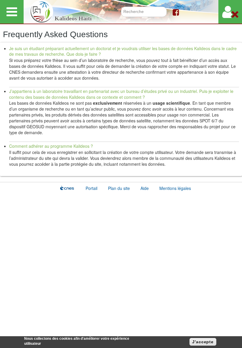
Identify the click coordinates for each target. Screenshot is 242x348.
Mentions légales (175, 188)
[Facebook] (176, 11)
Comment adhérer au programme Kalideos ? (51, 146)
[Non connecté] (230, 12)
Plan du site (119, 188)
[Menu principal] (12, 12)
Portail (91, 188)
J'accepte (203, 341)
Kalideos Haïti (73, 18)
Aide (144, 188)
